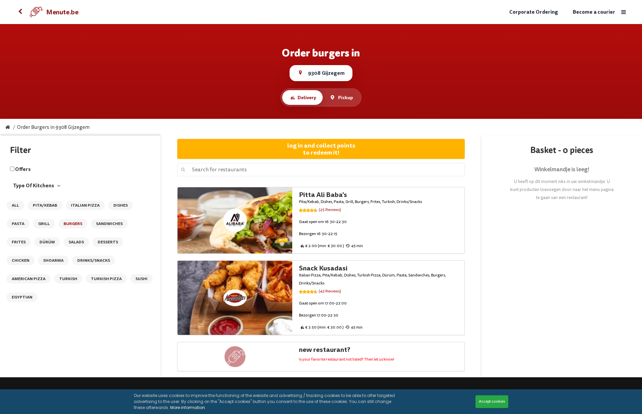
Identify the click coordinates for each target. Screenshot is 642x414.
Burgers (73, 224)
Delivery (307, 97)
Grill (44, 224)
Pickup (345, 97)
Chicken (20, 260)
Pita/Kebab (45, 205)
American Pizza (28, 279)
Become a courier (594, 12)
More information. (188, 407)
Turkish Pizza (106, 279)
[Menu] (624, 12)
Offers (23, 169)
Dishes (120, 205)
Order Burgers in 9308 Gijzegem (53, 127)
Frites (19, 242)
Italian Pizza (85, 205)
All (15, 205)
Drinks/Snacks (93, 260)
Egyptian (22, 297)
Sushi (141, 279)
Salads (76, 242)
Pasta (18, 224)
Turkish (68, 279)
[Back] (20, 12)
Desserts (108, 242)
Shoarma (53, 260)
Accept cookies (492, 401)
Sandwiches (109, 224)
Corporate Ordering (533, 12)
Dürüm (47, 242)
